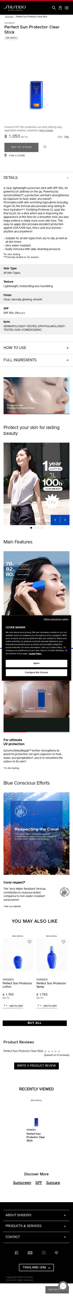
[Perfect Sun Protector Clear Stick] (36, 1115)
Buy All (35, 1023)
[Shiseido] (15, 8)
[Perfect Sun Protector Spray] (51, 952)
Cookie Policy (35, 654)
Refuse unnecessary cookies (56, 619)
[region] (36, 648)
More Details (46, 130)
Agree (36, 663)
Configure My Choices (36, 673)
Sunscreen (22, 1183)
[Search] (54, 8)
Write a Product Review (36, 1065)
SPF (38, 1183)
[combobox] (5, 1006)
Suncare (53, 1183)
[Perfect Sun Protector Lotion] (18, 952)
